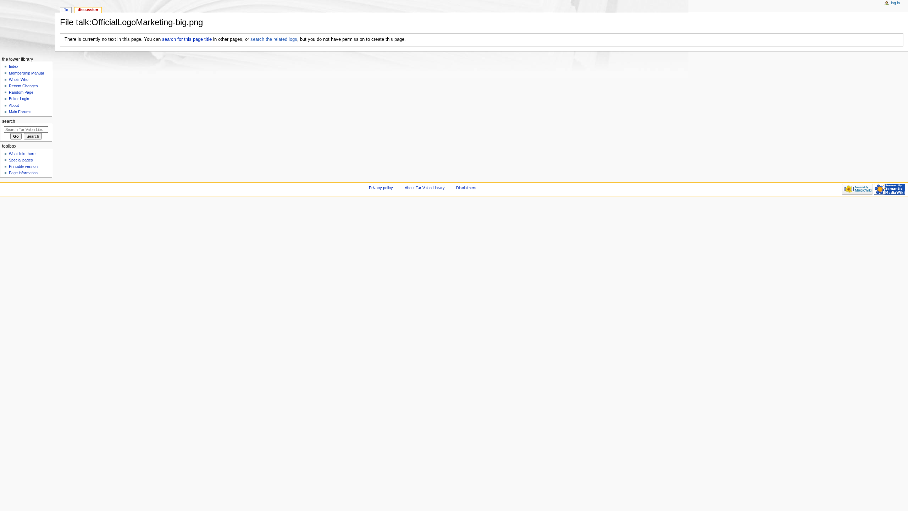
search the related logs (273, 39)
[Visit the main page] (27, 27)
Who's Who (18, 79)
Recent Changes (23, 86)
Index (13, 66)
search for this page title (187, 39)
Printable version (23, 166)
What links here (22, 154)
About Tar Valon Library (425, 188)
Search (8, 121)
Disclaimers (466, 188)
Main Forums (20, 112)
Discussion (88, 9)
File (65, 9)
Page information (23, 173)
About (14, 105)
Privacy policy (381, 188)
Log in (895, 3)
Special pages (21, 160)
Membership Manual (26, 73)
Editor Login (19, 99)
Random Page (21, 92)
